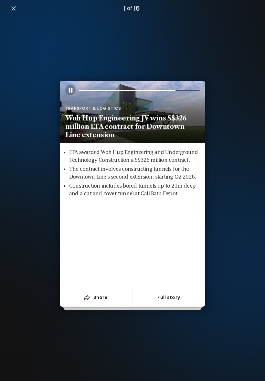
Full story (168, 297)
